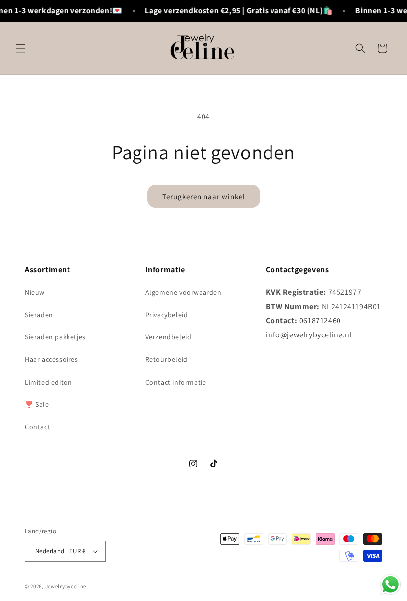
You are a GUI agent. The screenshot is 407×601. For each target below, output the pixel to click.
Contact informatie (175, 382)
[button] (21, 48)
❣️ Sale (37, 404)
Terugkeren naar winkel (203, 196)
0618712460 (320, 320)
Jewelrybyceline (66, 586)
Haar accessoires (51, 359)
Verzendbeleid (168, 337)
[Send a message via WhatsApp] (390, 584)
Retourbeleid (166, 359)
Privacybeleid (166, 314)
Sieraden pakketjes (55, 337)
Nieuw (35, 292)
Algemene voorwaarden (183, 292)
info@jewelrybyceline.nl (309, 335)
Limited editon (48, 382)
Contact (37, 426)
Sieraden (39, 314)
